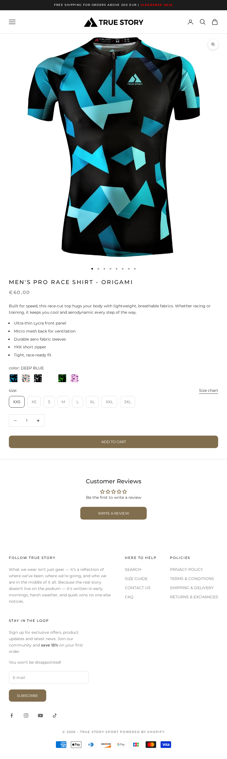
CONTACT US (138, 587)
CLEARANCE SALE (157, 5)
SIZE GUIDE (136, 578)
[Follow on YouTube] (40, 715)
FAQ (129, 596)
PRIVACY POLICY (186, 569)
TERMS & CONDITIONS (192, 578)
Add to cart (113, 441)
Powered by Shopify (142, 732)
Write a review (113, 513)
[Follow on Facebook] (11, 715)
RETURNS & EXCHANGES (194, 596)
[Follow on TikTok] (55, 715)
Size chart (208, 390)
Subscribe (27, 695)
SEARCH (133, 569)
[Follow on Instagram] (26, 715)
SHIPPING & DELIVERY (192, 587)
